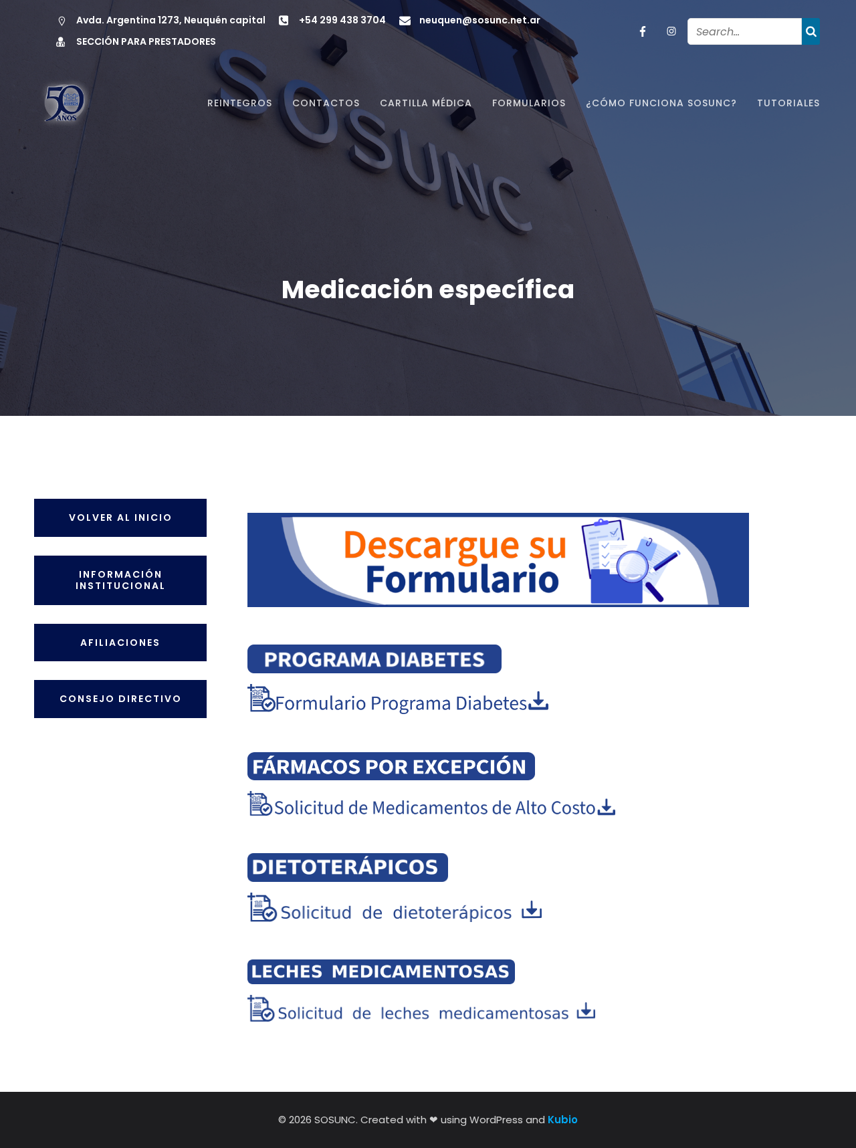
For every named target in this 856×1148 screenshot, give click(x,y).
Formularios (529, 103)
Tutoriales (788, 103)
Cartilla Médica (426, 103)
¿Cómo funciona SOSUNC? (661, 103)
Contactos (326, 103)
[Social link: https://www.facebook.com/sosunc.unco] (640, 31)
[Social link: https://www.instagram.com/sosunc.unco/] (669, 31)
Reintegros (239, 103)
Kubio (563, 1120)
